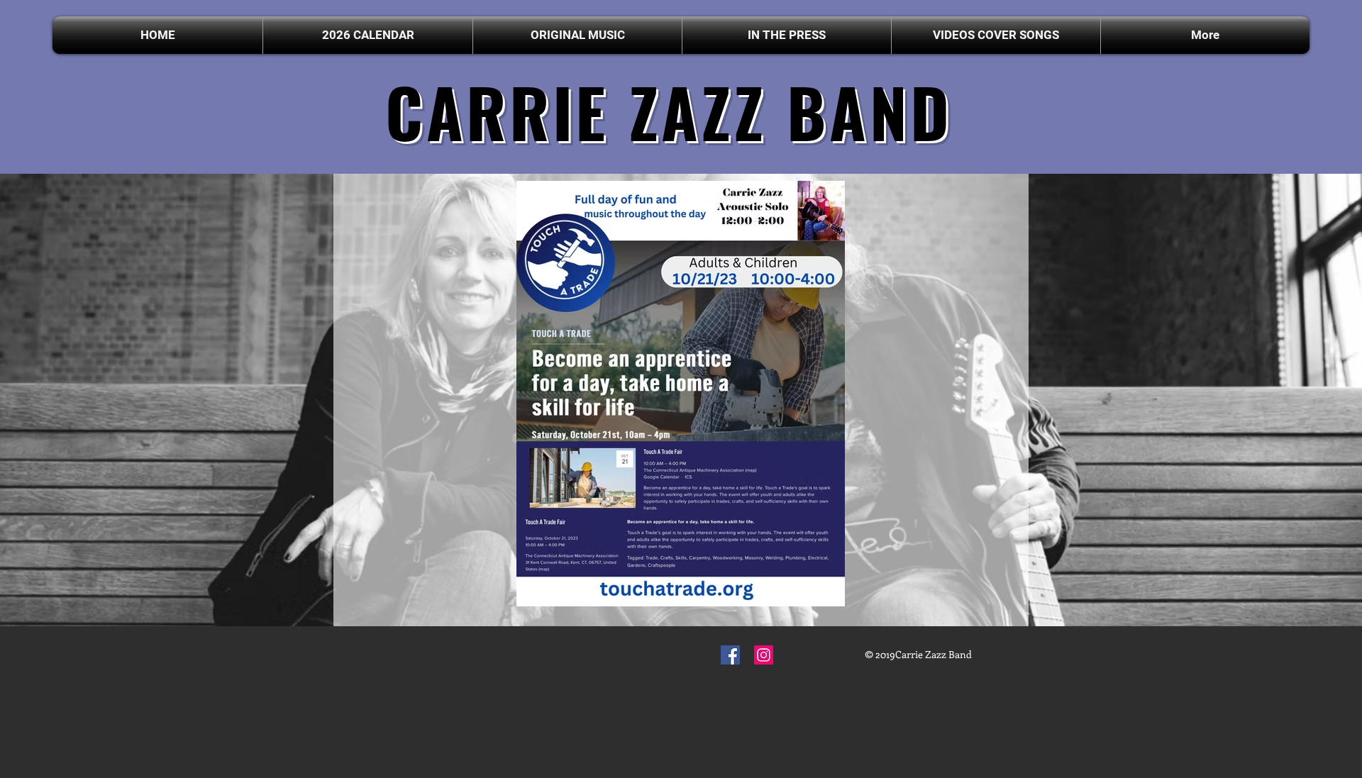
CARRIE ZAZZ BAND (669, 111)
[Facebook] (730, 655)
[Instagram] (763, 655)
